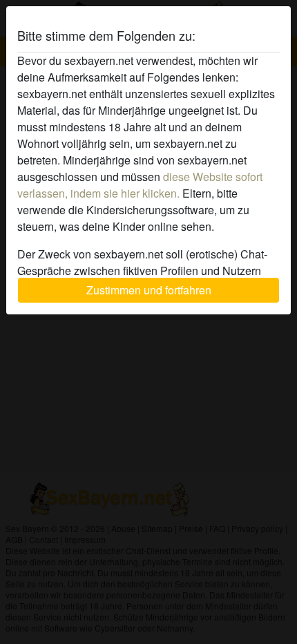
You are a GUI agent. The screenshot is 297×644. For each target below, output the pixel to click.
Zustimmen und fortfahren (148, 290)
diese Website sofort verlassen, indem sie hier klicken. (139, 185)
